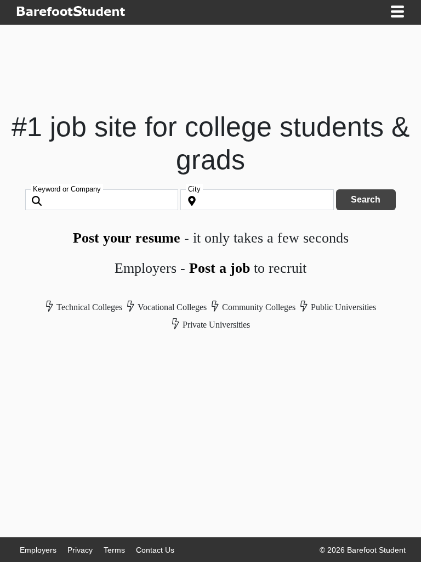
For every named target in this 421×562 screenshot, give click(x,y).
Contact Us (155, 550)
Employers (38, 550)
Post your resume (126, 238)
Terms (114, 550)
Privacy (80, 550)
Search (365, 199)
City (194, 189)
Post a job (219, 268)
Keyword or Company (67, 189)
